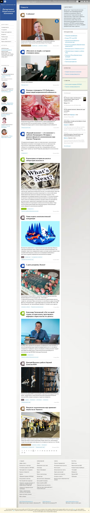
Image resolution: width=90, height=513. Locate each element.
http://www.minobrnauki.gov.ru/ (26, 501)
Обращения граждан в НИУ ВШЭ (26, 476)
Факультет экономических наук (8, 4)
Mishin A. (66, 138)
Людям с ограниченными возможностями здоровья (25, 491)
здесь (74, 509)
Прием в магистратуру (42, 474)
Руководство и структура (25, 465)
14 (51, 450)
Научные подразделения (59, 463)
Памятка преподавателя (70, 61)
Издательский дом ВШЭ (77, 465)
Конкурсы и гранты (58, 476)
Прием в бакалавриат (41, 469)
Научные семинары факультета (72, 74)
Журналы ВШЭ (75, 474)
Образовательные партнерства (43, 485)
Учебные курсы (4, 36)
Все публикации (67, 146)
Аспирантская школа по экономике (73, 71)
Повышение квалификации (71, 35)
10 (42, 450)
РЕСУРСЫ (74, 461)
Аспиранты (3, 34)
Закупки (21, 474)
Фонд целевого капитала (25, 478)
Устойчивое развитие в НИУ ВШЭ (27, 467)
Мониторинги (57, 467)
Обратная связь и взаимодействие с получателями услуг (44, 488)
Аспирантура (39, 476)
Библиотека (74, 463)
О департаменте (5, 27)
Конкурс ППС (4, 39)
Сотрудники (4, 29)
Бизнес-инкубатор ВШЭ (42, 483)
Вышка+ (38, 472)
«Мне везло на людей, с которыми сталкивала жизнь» (38, 52)
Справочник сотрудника (70, 59)
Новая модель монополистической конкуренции (38, 217)
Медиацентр (74, 472)
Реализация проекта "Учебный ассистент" (74, 48)
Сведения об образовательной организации (26, 488)
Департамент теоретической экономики (8, 11)
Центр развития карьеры (42, 480)
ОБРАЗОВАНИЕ (40, 461)
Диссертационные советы (60, 469)
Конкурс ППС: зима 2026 (71, 38)
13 (49, 450)
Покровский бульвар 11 (6, 49)
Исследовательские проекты (60, 465)
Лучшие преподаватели (6, 32)
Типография (74, 469)
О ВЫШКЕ (22, 461)
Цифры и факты (23, 463)
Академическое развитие (59, 474)
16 (56, 450)
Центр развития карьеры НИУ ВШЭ (73, 84)
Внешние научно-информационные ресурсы (61, 479)
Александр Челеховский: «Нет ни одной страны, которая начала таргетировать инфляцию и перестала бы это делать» (40, 314)
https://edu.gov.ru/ (47, 501)
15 (54, 450)
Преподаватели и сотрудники (26, 469)
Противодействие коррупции (26, 480)
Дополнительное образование (43, 478)
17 (22, 452)
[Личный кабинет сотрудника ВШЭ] (85, 1)
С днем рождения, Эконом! (35, 265)
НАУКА (56, 461)
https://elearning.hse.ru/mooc (72, 501)
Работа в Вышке (23, 496)
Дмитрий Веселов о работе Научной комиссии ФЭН (39, 363)
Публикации (67, 93)
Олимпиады (39, 467)
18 (24, 452)
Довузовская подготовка (42, 465)
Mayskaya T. (73, 114)
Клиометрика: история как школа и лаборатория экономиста (38, 159)
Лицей (38, 463)
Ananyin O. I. (66, 124)
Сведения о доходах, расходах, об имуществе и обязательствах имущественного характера (27, 484)
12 (47, 450)
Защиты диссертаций (58, 472)
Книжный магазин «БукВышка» (78, 467)
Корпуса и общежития (24, 472)
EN (79, 1)
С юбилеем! (30, 14)
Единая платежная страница (25, 494)
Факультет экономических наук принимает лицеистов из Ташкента (41, 408)
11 (44, 450)
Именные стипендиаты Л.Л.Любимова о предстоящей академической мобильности (41, 91)
